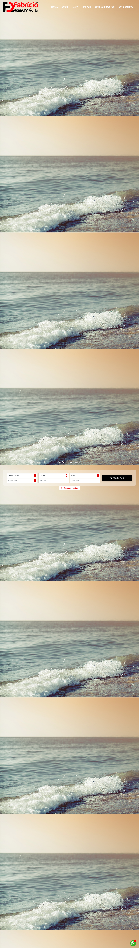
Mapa (75, 7)
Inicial (54, 7)
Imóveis (87, 7)
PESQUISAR (118, 478)
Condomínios (126, 7)
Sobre (65, 7)
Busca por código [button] (71, 488)
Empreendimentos (104, 7)
